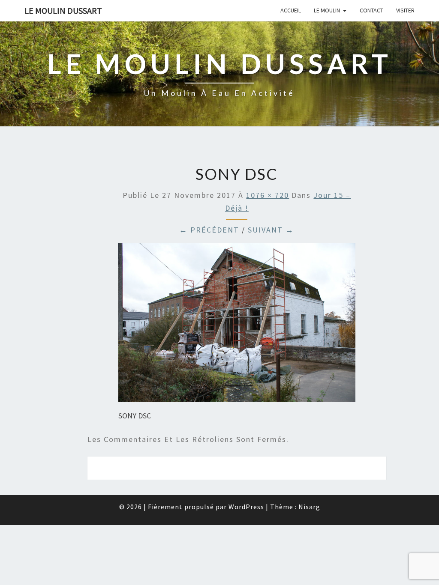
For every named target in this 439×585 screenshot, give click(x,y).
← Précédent (209, 230)
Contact (371, 10)
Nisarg (309, 506)
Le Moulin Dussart (63, 10)
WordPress (246, 506)
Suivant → (271, 230)
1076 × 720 (267, 195)
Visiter (405, 10)
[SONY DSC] (236, 325)
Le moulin (327, 10)
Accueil (290, 10)
